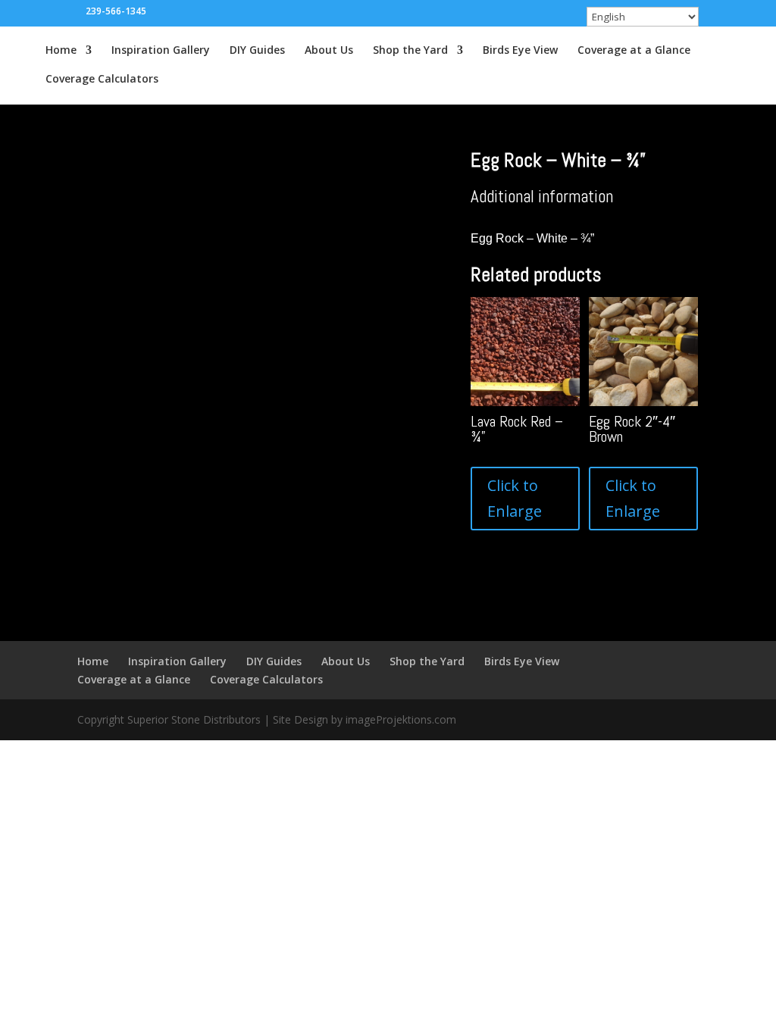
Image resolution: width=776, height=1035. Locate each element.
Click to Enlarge (514, 498)
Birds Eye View (520, 51)
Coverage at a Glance (633, 51)
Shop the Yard (410, 51)
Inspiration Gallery (160, 51)
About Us (329, 51)
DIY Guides (257, 51)
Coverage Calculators (101, 79)
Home (61, 51)
